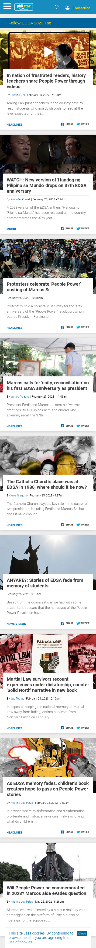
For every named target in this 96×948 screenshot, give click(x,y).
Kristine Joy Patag (21, 802)
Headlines (14, 124)
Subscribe (82, 8)
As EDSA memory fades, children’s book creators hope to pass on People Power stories (48, 789)
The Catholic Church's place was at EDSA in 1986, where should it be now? (47, 484)
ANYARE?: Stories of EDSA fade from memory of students (45, 583)
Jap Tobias (17, 698)
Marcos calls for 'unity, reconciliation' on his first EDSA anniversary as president (48, 385)
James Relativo (20, 396)
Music (11, 229)
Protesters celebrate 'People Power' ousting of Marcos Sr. (44, 286)
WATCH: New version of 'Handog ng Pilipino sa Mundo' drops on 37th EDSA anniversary (46, 185)
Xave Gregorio (19, 495)
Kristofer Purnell (20, 199)
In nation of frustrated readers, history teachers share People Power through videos (46, 81)
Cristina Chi (17, 95)
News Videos (16, 624)
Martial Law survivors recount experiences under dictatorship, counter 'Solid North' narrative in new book (48, 684)
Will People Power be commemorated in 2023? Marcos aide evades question (46, 890)
